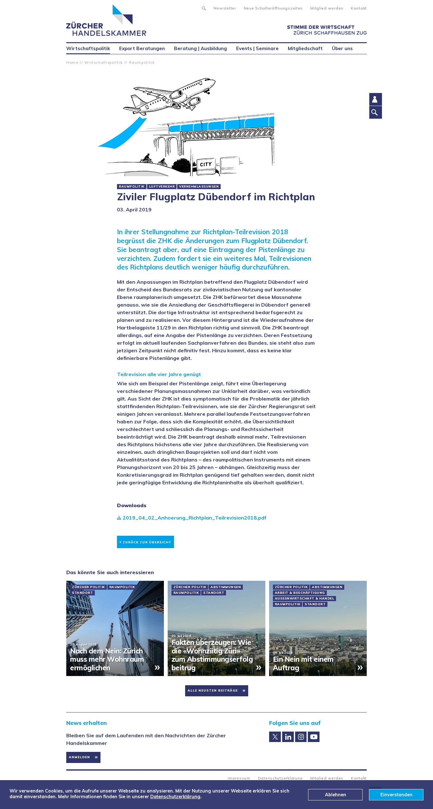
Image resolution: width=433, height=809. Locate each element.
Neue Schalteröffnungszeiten (273, 8)
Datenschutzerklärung (280, 778)
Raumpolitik (142, 62)
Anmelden (79, 757)
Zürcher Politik (88, 587)
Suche (203, 7)
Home (72, 62)
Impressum (239, 778)
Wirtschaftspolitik (103, 62)
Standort (82, 593)
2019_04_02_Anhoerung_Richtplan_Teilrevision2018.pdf (195, 517)
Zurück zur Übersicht (145, 541)
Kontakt (359, 8)
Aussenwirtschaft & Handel (304, 598)
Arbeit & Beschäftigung (300, 593)
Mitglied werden (326, 8)
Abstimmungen (225, 587)
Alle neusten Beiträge (213, 690)
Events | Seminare (257, 48)
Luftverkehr (162, 187)
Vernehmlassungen (199, 187)
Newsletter (225, 8)
